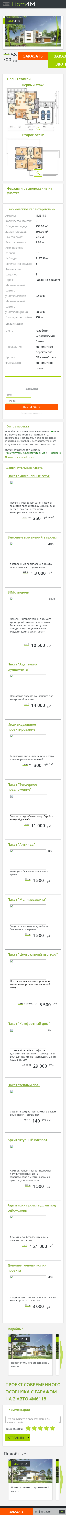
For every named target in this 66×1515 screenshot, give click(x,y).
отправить (16, 1437)
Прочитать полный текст (19, 457)
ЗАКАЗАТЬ (33, 56)
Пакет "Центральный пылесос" (33, 954)
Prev (8, 31)
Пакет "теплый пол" (24, 1085)
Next (58, 31)
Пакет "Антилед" (21, 844)
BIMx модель (18, 592)
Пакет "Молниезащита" (27, 899)
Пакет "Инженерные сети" (29, 476)
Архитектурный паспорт (27, 1140)
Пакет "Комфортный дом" (29, 1023)
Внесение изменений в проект (33, 537)
